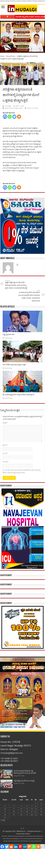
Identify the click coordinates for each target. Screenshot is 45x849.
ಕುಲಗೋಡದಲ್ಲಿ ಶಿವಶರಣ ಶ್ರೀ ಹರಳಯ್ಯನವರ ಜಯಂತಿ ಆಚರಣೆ (25, 772)
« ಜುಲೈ (2, 820)
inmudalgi (8, 106)
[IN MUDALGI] (22, 9)
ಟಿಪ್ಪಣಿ (5, 423)
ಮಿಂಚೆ (5, 453)
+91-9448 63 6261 (9, 758)
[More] (19, 117)
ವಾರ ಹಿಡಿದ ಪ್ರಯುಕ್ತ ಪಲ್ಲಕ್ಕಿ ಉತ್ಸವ (14, 364)
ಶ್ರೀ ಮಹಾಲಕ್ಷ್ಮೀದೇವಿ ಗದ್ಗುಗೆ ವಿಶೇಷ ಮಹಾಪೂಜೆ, (18, 394)
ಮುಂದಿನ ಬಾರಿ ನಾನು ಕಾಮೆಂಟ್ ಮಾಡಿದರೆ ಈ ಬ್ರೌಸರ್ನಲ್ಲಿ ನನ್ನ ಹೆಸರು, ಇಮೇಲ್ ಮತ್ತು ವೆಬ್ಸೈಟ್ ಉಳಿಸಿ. (21, 471)
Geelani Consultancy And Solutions (16, 836)
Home (2, 56)
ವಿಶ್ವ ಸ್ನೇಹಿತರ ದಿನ (8, 334)
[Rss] (21, 828)
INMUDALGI (21, 831)
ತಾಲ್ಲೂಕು (16, 108)
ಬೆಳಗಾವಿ (21, 108)
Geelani (27, 834)
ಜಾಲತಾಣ (5, 462)
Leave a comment (32, 108)
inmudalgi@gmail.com (11, 753)
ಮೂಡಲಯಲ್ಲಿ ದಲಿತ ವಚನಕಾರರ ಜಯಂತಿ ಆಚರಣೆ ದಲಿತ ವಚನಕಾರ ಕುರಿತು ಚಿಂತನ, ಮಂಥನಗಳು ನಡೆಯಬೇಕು (29, 296)
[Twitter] (14, 117)
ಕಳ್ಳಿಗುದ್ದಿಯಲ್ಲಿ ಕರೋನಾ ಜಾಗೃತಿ (24, 781)
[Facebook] (5, 117)
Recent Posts (10, 56)
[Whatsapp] (10, 117)
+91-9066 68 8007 (9, 761)
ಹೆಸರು (5, 445)
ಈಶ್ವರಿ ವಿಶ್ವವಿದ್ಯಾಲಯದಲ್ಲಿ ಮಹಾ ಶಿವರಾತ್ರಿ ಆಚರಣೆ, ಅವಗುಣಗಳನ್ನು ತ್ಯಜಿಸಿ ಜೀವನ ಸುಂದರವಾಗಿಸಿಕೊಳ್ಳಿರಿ (16, 284)
